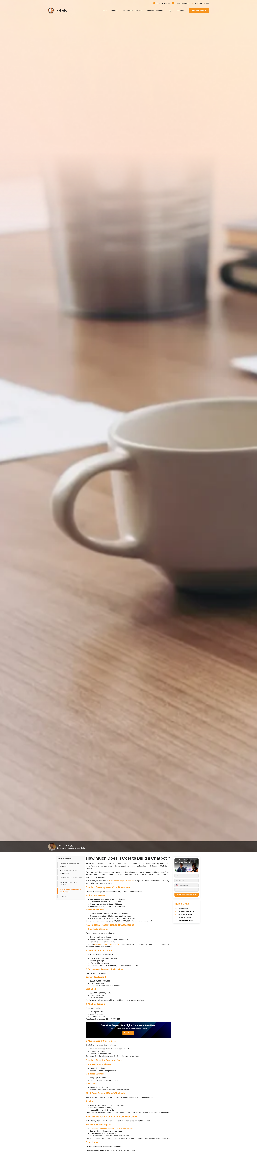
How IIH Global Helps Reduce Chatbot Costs (70, 890)
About (104, 11)
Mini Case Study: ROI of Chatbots (68, 883)
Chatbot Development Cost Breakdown (69, 865)
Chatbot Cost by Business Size (71, 878)
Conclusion (64, 896)
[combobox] (177, 885)
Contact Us (180, 11)
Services (114, 11)
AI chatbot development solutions (121, 881)
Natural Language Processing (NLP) (107, 944)
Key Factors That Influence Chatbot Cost (69, 872)
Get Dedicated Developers (133, 11)
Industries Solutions (155, 11)
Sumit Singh (63, 845)
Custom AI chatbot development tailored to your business (111, 1129)
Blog (169, 11)
